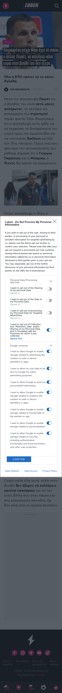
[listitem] (31, 281)
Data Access (30, 471)
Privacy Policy (49, 471)
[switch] (49, 289)
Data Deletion (12, 471)
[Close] (55, 222)
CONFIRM (19, 459)
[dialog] (31, 346)
